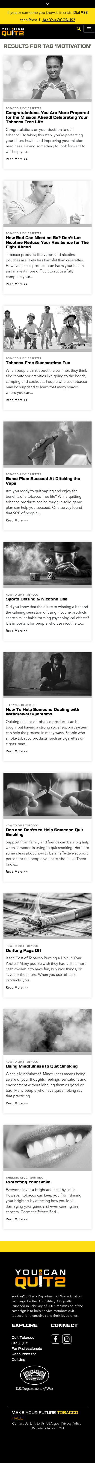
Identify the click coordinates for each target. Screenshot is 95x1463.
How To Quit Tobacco (22, 594)
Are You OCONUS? (58, 20)
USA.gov (52, 1423)
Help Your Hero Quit (21, 705)
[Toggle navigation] (89, 28)
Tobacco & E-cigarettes (23, 108)
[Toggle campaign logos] (47, 4)
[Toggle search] (79, 28)
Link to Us (37, 1423)
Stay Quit (20, 1343)
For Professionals (27, 1348)
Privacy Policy (71, 1423)
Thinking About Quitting (24, 1177)
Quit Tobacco (23, 1337)
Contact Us (20, 1423)
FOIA (61, 1428)
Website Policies (43, 1428)
